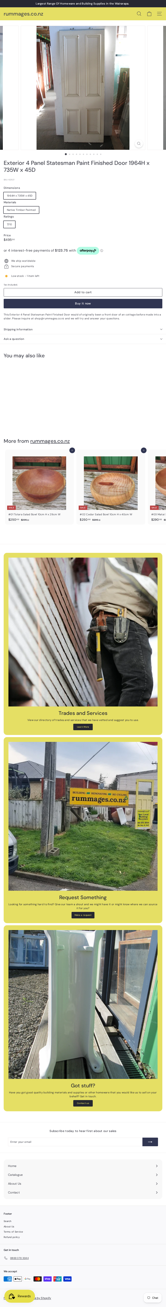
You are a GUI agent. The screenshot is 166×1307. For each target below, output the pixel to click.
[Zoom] (139, 144)
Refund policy (12, 1237)
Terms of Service (13, 1231)
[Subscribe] (150, 1142)
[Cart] (149, 13)
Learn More (83, 726)
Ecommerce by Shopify (35, 1298)
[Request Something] (83, 816)
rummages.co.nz (23, 14)
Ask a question (14, 339)
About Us (9, 1226)
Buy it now (83, 303)
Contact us (83, 1103)
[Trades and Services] (83, 632)
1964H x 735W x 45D (19, 195)
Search (7, 1221)
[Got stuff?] (83, 1004)
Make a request (83, 915)
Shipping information (18, 329)
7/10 (9, 224)
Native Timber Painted (21, 210)
